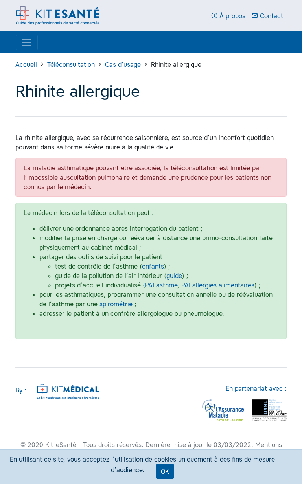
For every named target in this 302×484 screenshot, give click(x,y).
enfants (153, 266)
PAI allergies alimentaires (217, 285)
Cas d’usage (123, 64)
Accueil (26, 64)
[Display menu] (27, 42)
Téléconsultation (71, 64)
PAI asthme (161, 285)
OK (165, 471)
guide (174, 276)
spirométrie (116, 304)
